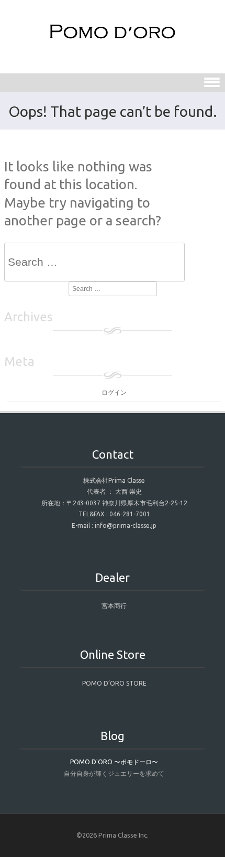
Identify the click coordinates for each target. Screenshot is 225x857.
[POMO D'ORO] (112, 39)
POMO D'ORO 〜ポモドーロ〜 (114, 761)
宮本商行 (114, 605)
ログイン (114, 392)
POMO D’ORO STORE (114, 683)
